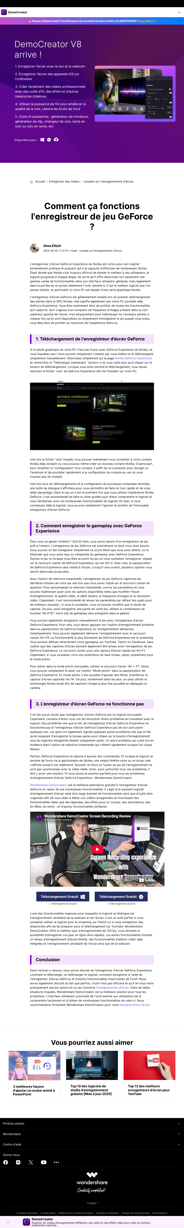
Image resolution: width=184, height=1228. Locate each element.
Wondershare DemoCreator (48, 785)
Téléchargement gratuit (60, 897)
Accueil (39, 181)
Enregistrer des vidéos (64, 181)
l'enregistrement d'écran (112, 987)
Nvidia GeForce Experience (133, 358)
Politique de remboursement (136, 1213)
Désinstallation (160, 1213)
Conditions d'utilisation (107, 1213)
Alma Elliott (52, 246)
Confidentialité (48, 1213)
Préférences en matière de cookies (75, 1213)
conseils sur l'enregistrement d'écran (108, 181)
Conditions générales (27, 1213)
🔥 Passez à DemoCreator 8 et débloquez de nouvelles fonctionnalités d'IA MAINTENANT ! (92, 20)
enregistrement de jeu (135, 1005)
